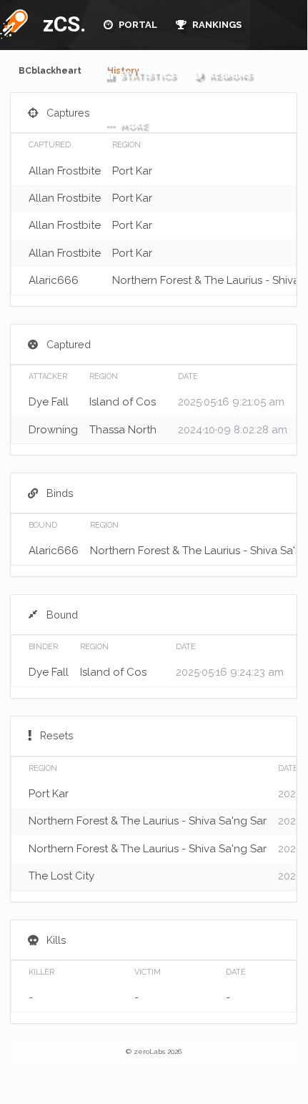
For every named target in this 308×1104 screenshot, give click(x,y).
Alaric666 (54, 280)
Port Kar (132, 170)
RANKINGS (216, 24)
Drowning (53, 429)
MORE (131, 124)
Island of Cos (122, 401)
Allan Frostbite (65, 170)
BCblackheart (50, 71)
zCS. (61, 23)
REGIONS (228, 74)
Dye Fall (49, 401)
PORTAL (136, 24)
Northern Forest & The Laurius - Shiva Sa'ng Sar (148, 820)
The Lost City (61, 875)
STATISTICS (145, 74)
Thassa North (123, 429)
